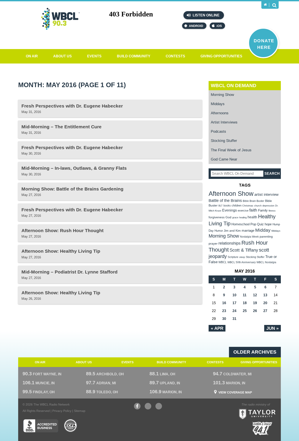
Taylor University (265, 408)
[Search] (274, 5)
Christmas (247, 205)
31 (234, 319)
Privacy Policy (61, 411)
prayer (213, 243)
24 (234, 311)
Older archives (254, 352)
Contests (175, 56)
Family (263, 210)
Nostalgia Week (249, 236)
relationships (229, 243)
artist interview (266, 194)
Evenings (229, 210)
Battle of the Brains (225, 200)
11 (244, 295)
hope (268, 224)
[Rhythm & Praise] (262, 428)
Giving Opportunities (221, 56)
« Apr (217, 328)
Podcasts (218, 131)
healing (243, 217)
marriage (248, 230)
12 (255, 295)
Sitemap (79, 411)
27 (265, 311)
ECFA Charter (70, 425)
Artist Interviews (224, 122)
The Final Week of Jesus (231, 150)
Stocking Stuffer (224, 141)
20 (265, 303)
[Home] (265, 4)
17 (234, 303)
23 (224, 311)
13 (265, 295)
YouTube (148, 408)
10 (234, 295)
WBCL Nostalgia (266, 262)
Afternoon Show (231, 193)
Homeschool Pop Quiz (247, 224)
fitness (272, 210)
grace (235, 217)
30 (224, 319)
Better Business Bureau (41, 425)
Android (196, 26)
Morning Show (222, 95)
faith (253, 210)
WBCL (222, 262)
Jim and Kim (232, 230)
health (252, 217)
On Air (32, 56)
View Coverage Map (235, 392)
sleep (242, 257)
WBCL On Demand (233, 85)
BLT (220, 205)
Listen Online (206, 15)
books (227, 205)
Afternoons (220, 113)
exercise (243, 210)
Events (94, 56)
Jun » (272, 328)
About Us (62, 56)
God (228, 217)
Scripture (233, 257)
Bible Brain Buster (253, 201)
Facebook (137, 408)
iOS (219, 26)
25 (245, 311)
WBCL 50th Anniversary (241, 262)
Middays (218, 104)
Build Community (133, 56)
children (236, 205)
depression (268, 205)
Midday (263, 230)
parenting (266, 236)
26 (255, 311)
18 (245, 303)
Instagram (158, 408)
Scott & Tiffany (244, 250)
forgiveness (217, 217)
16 (224, 303)
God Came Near (224, 159)
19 (255, 303)
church (258, 205)
